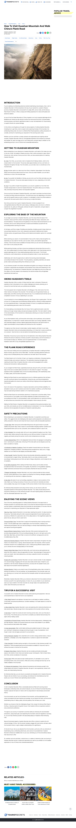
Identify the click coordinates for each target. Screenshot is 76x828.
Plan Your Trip (47, 38)
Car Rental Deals (23, 38)
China (40, 38)
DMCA (67, 814)
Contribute (36, 814)
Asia (36, 38)
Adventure (31, 38)
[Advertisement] (13, 14)
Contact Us (58, 814)
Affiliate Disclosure (51, 814)
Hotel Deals (7, 38)
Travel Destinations (9, 41)
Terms (40, 814)
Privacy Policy (44, 814)
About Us (31, 814)
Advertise (63, 814)
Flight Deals (14, 38)
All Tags (70, 814)
